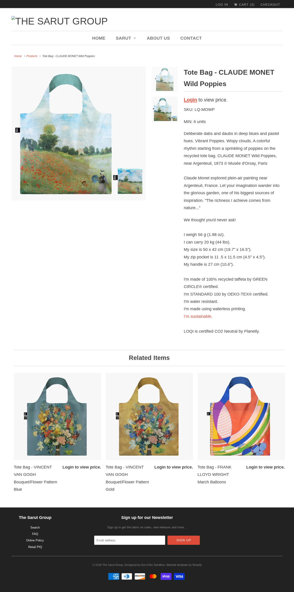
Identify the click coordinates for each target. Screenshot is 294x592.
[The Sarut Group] (103, 21)
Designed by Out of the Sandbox (144, 565)
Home (98, 38)
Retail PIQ (35, 547)
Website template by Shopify (184, 565)
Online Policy (35, 540)
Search (35, 527)
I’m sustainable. (198, 316)
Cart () (246, 4)
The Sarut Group (112, 565)
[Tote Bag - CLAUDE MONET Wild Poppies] (78, 133)
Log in (222, 4)
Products (31, 56)
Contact (191, 38)
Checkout (270, 4)
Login (190, 100)
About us (158, 38)
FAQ (35, 534)
